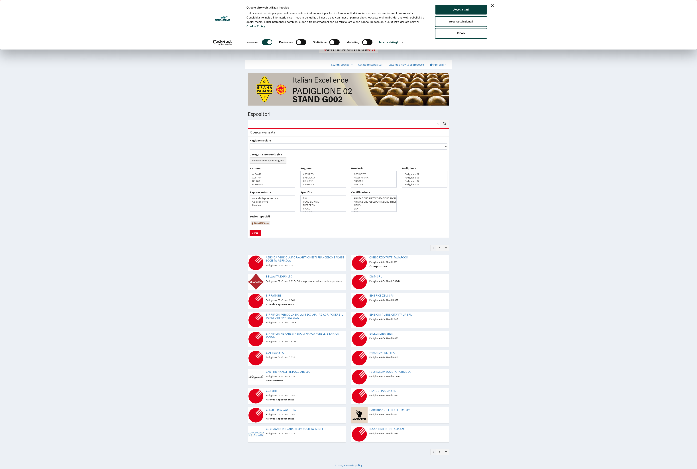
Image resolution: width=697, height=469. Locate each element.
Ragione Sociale (260, 140)
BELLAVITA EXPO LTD (279, 269)
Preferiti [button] (439, 64)
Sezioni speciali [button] (341, 64)
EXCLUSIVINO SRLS (381, 326)
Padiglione (409, 181)
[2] (445, 241)
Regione (305, 181)
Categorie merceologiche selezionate (275, 167)
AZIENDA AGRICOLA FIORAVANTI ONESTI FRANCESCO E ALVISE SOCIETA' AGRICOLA (305, 252)
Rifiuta (461, 33)
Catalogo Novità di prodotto (406, 64)
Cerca (255, 225)
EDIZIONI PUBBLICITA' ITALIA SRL (390, 307)
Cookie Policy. (256, 26)
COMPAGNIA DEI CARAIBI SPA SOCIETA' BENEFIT (296, 422)
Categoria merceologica (266, 154)
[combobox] (344, 124)
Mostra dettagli (389, 42)
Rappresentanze (260, 195)
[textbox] (252, 187)
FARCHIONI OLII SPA (382, 345)
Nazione (255, 181)
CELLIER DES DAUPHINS (281, 403)
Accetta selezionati (461, 21)
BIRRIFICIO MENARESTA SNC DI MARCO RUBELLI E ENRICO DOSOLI (302, 328)
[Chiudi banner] (492, 5)
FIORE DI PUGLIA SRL (382, 384)
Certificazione (360, 195)
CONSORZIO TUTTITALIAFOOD (388, 250)
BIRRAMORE (274, 288)
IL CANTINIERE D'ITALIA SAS (387, 422)
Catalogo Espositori (370, 64)
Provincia (357, 181)
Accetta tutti (461, 9)
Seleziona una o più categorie (268, 160)
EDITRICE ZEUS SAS (381, 288)
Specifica (306, 195)
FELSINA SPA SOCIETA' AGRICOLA (390, 365)
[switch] (301, 42)
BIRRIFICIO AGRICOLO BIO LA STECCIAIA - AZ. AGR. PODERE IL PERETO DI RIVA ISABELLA (304, 309)
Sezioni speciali (260, 209)
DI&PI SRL (375, 269)
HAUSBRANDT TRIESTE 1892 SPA (389, 403)
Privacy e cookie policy (348, 458)
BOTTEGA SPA (275, 345)
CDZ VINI (271, 384)
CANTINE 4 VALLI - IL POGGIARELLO (288, 365)
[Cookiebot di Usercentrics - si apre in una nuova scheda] (222, 42)
